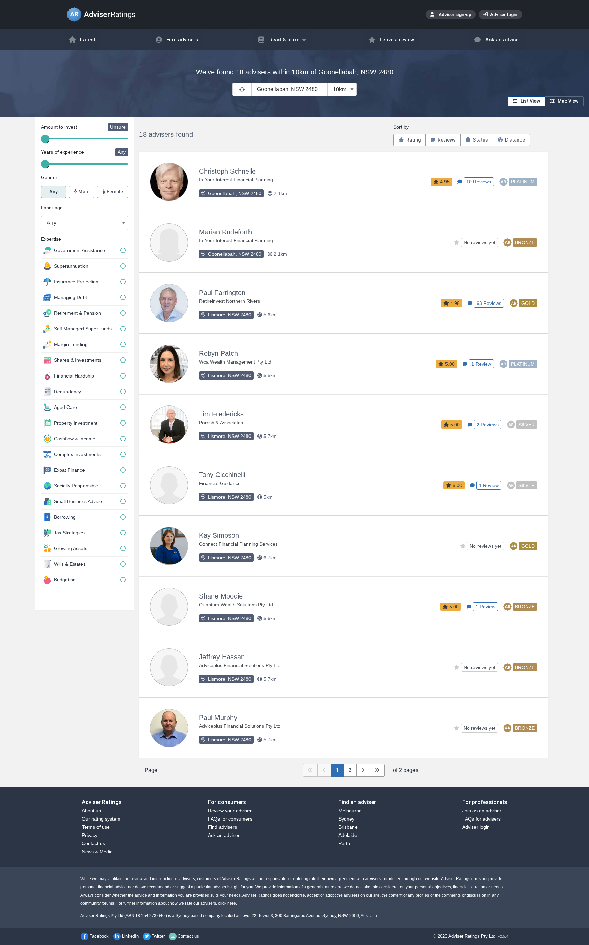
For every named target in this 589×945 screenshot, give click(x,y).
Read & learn (284, 39)
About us (91, 810)
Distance (514, 140)
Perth (344, 843)
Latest (87, 39)
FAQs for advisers (481, 819)
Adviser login (503, 14)
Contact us (93, 843)
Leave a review (397, 39)
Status (480, 140)
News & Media (97, 851)
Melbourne (350, 810)
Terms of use (96, 827)
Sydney (346, 819)
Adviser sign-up (454, 14)
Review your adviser (230, 810)
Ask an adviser (502, 39)
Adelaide (347, 835)
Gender (49, 177)
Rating (413, 140)
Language (52, 207)
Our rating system (101, 819)
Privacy (89, 835)
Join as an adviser (481, 810)
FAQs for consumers (230, 819)
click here (227, 903)
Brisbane (348, 827)
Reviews (446, 140)
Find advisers (182, 39)
